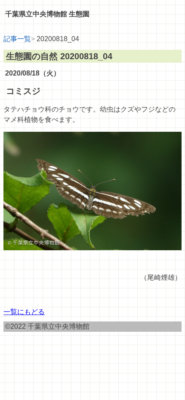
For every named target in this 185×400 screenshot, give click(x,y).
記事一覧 (17, 38)
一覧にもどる (24, 311)
